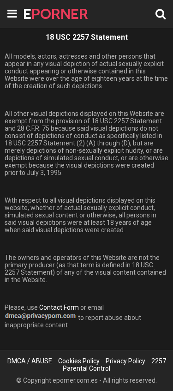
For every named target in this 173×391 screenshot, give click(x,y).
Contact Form (59, 307)
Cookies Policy (79, 361)
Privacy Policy (125, 361)
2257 (158, 361)
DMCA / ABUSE (29, 361)
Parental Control (86, 368)
